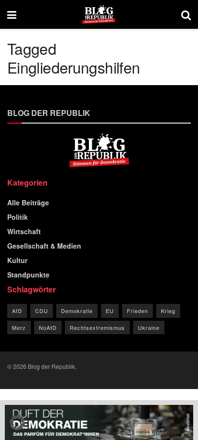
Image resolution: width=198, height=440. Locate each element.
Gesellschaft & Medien (44, 246)
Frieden (137, 310)
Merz (19, 327)
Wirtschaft (24, 231)
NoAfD (48, 327)
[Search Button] (186, 14)
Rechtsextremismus (97, 327)
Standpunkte (28, 274)
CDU (41, 310)
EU (110, 310)
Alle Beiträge (28, 202)
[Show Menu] (11, 14)
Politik (17, 217)
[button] (17, 422)
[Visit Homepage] (98, 14)
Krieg (168, 310)
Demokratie (77, 310)
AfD (17, 310)
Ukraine (149, 327)
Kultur (17, 260)
